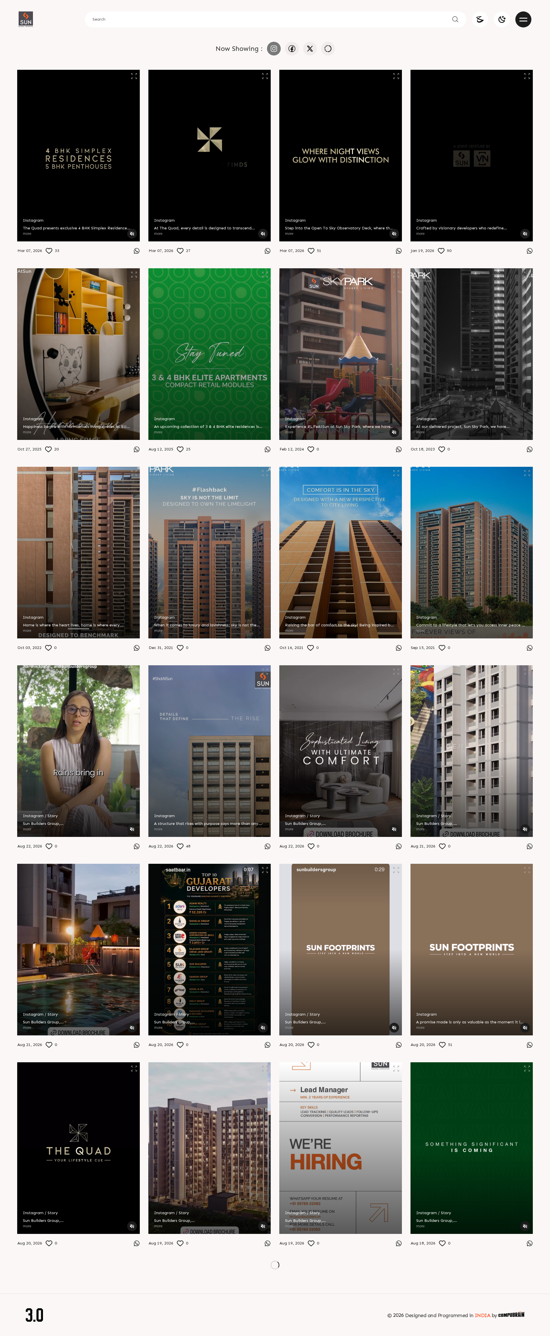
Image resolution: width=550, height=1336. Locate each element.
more (27, 233)
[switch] (502, 19)
